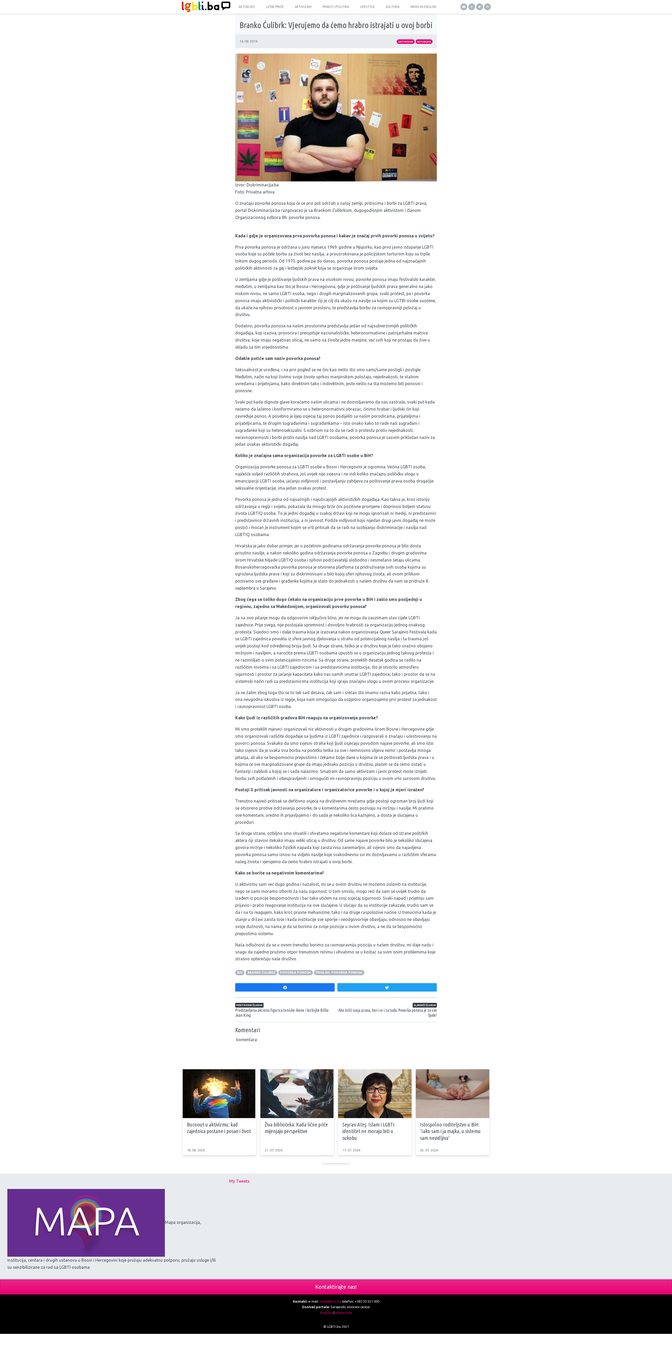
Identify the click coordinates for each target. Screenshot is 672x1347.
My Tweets (239, 1181)
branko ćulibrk (261, 972)
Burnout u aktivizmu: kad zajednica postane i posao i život (219, 1127)
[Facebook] (471, 6)
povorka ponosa (295, 972)
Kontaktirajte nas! (336, 1287)
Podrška (326, 1312)
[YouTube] (463, 6)
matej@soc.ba (330, 1301)
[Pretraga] (487, 6)
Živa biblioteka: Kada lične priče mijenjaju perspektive (296, 1127)
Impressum (343, 1312)
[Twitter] (479, 6)
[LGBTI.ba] (204, 7)
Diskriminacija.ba (262, 184)
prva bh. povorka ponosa (339, 972)
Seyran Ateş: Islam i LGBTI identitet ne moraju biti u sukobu (368, 1131)
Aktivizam (405, 41)
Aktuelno (424, 41)
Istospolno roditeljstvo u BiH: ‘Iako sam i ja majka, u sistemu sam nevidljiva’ (450, 1131)
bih (240, 972)
